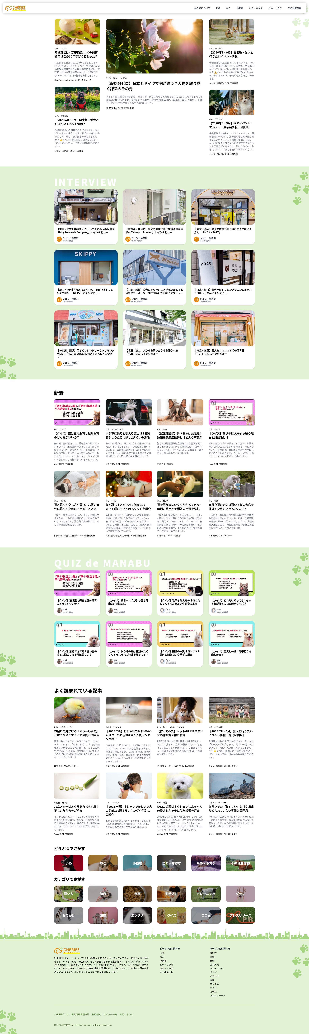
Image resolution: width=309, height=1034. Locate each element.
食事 (212, 960)
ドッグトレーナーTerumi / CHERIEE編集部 (175, 765)
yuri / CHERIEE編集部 (63, 464)
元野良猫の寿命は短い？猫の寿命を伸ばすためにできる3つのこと (231, 506)
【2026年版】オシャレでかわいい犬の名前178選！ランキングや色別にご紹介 (129, 810)
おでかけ (64, 116)
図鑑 (165, 802)
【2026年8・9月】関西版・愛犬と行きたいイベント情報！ (231, 54)
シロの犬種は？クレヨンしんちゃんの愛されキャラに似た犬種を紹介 (179, 808)
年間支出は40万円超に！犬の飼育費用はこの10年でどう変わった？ (76, 54)
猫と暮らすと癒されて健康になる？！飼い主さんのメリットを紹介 (128, 506)
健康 (165, 429)
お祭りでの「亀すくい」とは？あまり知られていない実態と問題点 (231, 808)
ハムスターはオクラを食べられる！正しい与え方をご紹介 (76, 808)
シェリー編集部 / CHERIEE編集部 (69, 150)
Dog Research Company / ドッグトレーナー (74, 79)
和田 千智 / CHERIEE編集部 (117, 464)
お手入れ (214, 964)
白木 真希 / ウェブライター (220, 535)
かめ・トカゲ (275, 8)
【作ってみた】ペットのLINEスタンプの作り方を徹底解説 (180, 733)
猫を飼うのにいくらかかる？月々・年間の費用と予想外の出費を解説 (179, 506)
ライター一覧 (110, 1014)
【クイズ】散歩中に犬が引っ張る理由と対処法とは (231, 435)
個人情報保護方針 (80, 1014)
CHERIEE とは (61, 1014)
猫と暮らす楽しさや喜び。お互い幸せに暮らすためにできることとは (76, 506)
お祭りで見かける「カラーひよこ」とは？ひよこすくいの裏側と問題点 (76, 733)
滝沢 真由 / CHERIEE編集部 (120, 108)
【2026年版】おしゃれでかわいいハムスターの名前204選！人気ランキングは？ (129, 735)
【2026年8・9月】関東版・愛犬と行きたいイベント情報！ (77, 122)
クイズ (63, 429)
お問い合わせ (126, 1014)
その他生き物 (294, 8)
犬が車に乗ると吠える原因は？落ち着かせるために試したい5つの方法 (128, 435)
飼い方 (166, 500)
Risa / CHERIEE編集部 (63, 834)
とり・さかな (256, 8)
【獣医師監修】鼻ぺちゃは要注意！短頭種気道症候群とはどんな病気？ (179, 435)
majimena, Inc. (105, 1025)
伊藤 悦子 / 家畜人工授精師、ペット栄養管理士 (74, 535)
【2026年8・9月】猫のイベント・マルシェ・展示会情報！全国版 (231, 125)
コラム (63, 48)
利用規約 (96, 1014)
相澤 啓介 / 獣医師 (165, 464)
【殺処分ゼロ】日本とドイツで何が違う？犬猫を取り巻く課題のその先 (153, 85)
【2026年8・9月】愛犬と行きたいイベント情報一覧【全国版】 (231, 733)
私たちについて (202, 8)
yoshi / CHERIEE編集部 (167, 834)
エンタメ (219, 119)
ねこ (228, 8)
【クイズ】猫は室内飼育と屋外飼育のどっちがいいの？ (76, 435)
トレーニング (117, 429)
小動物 (240, 8)
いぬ (218, 8)
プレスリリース (217, 995)
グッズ (213, 972)
